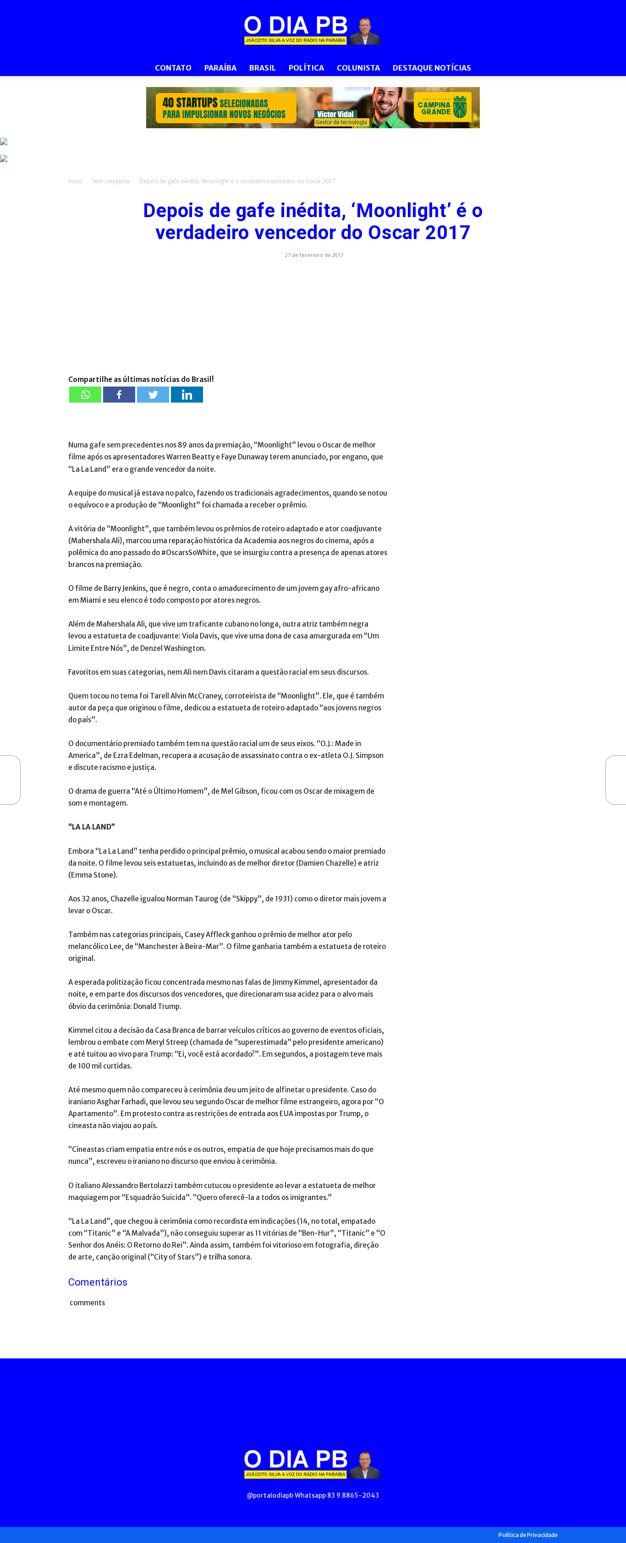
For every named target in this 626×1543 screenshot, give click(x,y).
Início (75, 181)
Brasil (262, 67)
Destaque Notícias (432, 67)
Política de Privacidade (528, 1535)
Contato (173, 67)
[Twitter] (153, 395)
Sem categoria (110, 181)
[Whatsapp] (85, 395)
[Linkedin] (187, 395)
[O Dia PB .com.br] (313, 30)
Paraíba (220, 67)
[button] (547, 68)
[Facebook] (119, 395)
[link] (313, 107)
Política (306, 67)
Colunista (358, 67)
